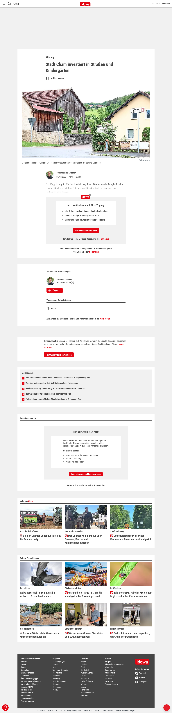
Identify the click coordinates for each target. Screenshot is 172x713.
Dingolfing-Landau (59, 681)
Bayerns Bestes (26, 695)
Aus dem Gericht (87, 673)
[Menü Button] (4, 4)
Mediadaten (87, 710)
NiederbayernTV (27, 693)
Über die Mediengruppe (29, 678)
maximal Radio (26, 690)
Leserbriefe (25, 676)
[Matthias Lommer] (50, 175)
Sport (83, 667)
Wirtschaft (85, 684)
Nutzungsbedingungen (72, 710)
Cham (16, 3)
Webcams (109, 681)
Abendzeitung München (29, 684)
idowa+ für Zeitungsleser (114, 664)
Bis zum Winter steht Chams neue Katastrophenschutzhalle (40, 635)
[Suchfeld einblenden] (9, 4)
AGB (60, 710)
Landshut (56, 664)
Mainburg (56, 678)
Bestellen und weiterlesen (86, 230)
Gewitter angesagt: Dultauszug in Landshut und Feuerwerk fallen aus (55, 388)
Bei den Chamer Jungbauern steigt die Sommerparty (40, 537)
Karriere (24, 667)
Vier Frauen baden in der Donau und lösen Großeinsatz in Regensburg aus (58, 377)
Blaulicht (84, 664)
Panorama (85, 690)
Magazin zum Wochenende (31, 681)
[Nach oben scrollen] (166, 707)
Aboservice (109, 667)
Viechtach (56, 676)
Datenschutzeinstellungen (125, 710)
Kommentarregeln (27, 673)
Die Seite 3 (85, 670)
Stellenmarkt (110, 673)
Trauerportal (109, 676)
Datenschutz (52, 710)
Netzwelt (84, 695)
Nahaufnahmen (87, 681)
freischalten (94, 252)
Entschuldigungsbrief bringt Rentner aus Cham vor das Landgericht (131, 537)
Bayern (83, 661)
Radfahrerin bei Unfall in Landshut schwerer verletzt (48, 394)
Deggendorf (57, 687)
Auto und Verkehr (87, 693)
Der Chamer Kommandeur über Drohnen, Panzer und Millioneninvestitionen (83, 539)
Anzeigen (108, 678)
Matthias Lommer (68, 172)
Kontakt (23, 664)
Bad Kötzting (57, 673)
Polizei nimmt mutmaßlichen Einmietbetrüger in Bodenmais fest (53, 399)
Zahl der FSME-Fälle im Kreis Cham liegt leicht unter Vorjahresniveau (131, 594)
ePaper (108, 661)
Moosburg (56, 684)
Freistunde (85, 678)
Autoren (24, 661)
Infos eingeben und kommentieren (86, 474)
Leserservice (110, 670)
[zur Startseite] (143, 661)
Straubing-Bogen (59, 661)
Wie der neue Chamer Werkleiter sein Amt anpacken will (84, 635)
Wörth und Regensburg (61, 670)
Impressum (41, 710)
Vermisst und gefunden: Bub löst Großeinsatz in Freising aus (52, 383)
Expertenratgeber (27, 698)
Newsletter (25, 670)
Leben (83, 687)
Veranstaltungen (111, 684)
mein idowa (105, 318)
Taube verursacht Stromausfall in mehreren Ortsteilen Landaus (37, 594)
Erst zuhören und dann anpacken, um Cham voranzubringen (130, 635)
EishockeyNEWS (27, 687)
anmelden (105, 239)
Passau (55, 690)
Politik (83, 676)
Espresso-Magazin (27, 701)
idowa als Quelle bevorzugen (59, 355)
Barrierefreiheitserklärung (104, 710)
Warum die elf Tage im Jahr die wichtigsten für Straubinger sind (83, 594)
